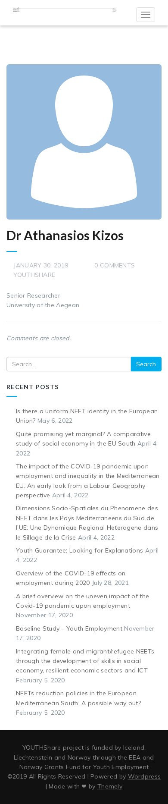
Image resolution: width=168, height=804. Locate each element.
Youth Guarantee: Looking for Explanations (79, 550)
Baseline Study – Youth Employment (69, 628)
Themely (109, 786)
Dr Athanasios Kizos (65, 235)
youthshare (34, 275)
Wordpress (144, 776)
